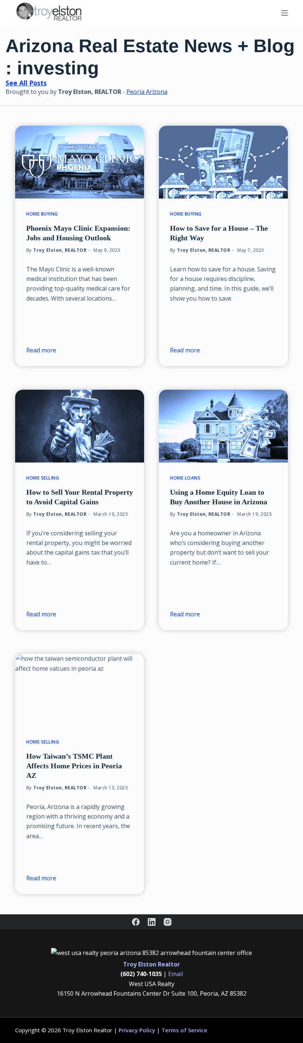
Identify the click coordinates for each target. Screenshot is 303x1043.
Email (175, 974)
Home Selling (42, 478)
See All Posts (26, 82)
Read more (41, 350)
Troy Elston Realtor (151, 964)
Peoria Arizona (146, 92)
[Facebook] (136, 922)
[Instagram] (167, 922)
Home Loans (185, 478)
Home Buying (42, 214)
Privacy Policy (137, 1030)
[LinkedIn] (152, 922)
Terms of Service (184, 1030)
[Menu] (284, 13)
